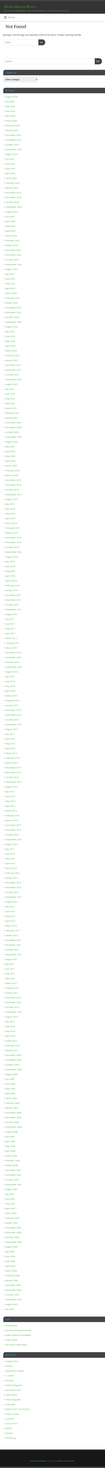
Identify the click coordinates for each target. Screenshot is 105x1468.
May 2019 (10, 513)
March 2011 (11, 983)
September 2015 (14, 724)
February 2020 (13, 470)
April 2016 (10, 691)
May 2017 (10, 628)
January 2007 (12, 1222)
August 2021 (12, 384)
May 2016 (10, 686)
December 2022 (13, 307)
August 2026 (12, 96)
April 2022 (10, 345)
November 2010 (13, 1002)
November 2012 (13, 887)
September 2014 (14, 782)
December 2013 (13, 825)
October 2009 (12, 1064)
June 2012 (10, 911)
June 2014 (10, 796)
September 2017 (14, 609)
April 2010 (10, 1036)
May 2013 (10, 858)
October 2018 (12, 547)
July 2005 (10, 1309)
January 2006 (12, 1280)
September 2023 (14, 264)
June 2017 (10, 623)
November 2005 (13, 1290)
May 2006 (10, 1261)
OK (40, 42)
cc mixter (10, 1375)
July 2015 (10, 734)
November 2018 (13, 542)
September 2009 (14, 1069)
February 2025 (13, 183)
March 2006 (11, 1270)
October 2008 (12, 1122)
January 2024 (12, 245)
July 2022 (10, 331)
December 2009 (13, 1055)
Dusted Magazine (14, 1385)
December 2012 (13, 882)
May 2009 (10, 1088)
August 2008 (12, 1131)
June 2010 (10, 1026)
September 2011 (14, 954)
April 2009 (10, 1093)
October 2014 (12, 777)
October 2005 (12, 1294)
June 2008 (10, 1141)
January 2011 (12, 992)
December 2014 (13, 767)
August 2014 (12, 786)
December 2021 (13, 365)
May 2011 (10, 973)
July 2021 (10, 389)
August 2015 (12, 729)
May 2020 (10, 456)
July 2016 (10, 676)
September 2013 (14, 839)
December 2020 (13, 422)
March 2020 (11, 465)
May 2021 (10, 398)
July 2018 (10, 561)
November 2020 (13, 427)
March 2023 (11, 293)
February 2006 (13, 1275)
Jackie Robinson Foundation (18, 1335)
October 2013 (12, 834)
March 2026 (11, 120)
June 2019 (10, 508)
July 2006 (10, 1251)
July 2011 (10, 964)
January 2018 (12, 590)
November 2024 (13, 197)
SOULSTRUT (12, 1423)
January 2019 (12, 532)
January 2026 (12, 130)
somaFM (10, 1418)
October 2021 (12, 374)
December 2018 (13, 537)
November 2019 (13, 484)
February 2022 (13, 355)
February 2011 (13, 988)
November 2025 (13, 139)
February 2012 (13, 930)
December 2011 (13, 940)
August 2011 (12, 959)
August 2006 (12, 1246)
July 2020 (10, 446)
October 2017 (12, 604)
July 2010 (10, 1021)
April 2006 (10, 1266)
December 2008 (13, 1112)
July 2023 (10, 274)
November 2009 (13, 1059)
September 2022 (14, 322)
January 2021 (12, 417)
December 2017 (13, 595)
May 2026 (10, 111)
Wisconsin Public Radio (16, 1344)
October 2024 (12, 202)
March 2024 (11, 235)
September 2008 (14, 1127)
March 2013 (11, 868)
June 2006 (10, 1256)
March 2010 (11, 1040)
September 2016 (14, 667)
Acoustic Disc (12, 1361)
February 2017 (13, 643)
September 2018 (14, 552)
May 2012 (10, 916)
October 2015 (12, 719)
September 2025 (14, 149)
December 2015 (13, 710)
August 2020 (12, 441)
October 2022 (12, 317)
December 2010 (13, 997)
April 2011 (10, 978)
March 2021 (11, 408)
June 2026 (10, 106)
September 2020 (14, 437)
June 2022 (10, 336)
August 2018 (12, 556)
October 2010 (12, 1007)
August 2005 (12, 1304)
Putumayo (10, 1404)
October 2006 (12, 1237)
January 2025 (12, 187)
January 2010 (12, 1050)
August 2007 (12, 1189)
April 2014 (10, 806)
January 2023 (12, 302)
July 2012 (10, 906)
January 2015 (12, 762)
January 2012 (12, 935)
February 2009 (13, 1103)
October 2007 (12, 1179)
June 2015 (10, 738)
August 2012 (12, 901)
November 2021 (13, 369)
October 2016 (12, 662)
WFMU (9, 1428)
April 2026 (10, 115)
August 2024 (12, 211)
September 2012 (14, 897)
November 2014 (13, 772)
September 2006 (14, 1242)
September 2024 (14, 207)
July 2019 (10, 504)
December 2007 (13, 1170)
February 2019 (13, 528)
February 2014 (13, 815)
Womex (9, 1433)
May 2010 (10, 1031)
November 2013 (13, 829)
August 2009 (12, 1074)
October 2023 (12, 259)
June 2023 (10, 278)
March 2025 (11, 178)
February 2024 (13, 240)
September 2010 (14, 1012)
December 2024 (13, 192)
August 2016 (12, 671)
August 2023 (12, 269)
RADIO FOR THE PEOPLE (18, 1409)
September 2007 (14, 1184)
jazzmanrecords (13, 1390)
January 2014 (12, 820)
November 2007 (13, 1174)
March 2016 (11, 695)
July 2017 (10, 619)
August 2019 (12, 499)
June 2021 (10, 393)
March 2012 (11, 925)
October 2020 (12, 432)
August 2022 (12, 326)
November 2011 (13, 944)
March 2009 (11, 1098)
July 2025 (10, 159)
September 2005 (14, 1299)
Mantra (60, 1461)
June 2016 (10, 681)
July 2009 (10, 1079)
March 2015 (11, 753)
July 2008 (10, 1136)
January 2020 (12, 475)
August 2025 (12, 154)
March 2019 (11, 523)
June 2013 (10, 853)
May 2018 (10, 571)
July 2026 (10, 101)
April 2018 (10, 575)
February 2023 (13, 298)
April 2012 (10, 921)
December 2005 (13, 1285)
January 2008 (12, 1165)
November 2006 (13, 1232)
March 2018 (11, 580)
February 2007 (13, 1218)
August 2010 (12, 1016)
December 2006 (13, 1227)
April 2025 (10, 173)
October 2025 (12, 144)
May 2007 (10, 1203)
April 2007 (10, 1208)
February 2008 (13, 1160)
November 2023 (13, 254)
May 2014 (10, 801)
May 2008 (10, 1146)
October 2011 (12, 949)
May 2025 (10, 168)
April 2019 (10, 518)
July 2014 (10, 791)
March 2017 (11, 638)
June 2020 (10, 451)
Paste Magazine (13, 1399)
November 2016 (13, 657)
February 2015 (13, 758)
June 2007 (10, 1198)
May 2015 (10, 743)
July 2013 (10, 849)
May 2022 (10, 341)
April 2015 (10, 748)
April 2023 (10, 288)
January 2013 (12, 877)
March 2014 (11, 810)
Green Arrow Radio (20, 6)
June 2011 (10, 968)
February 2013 (13, 873)
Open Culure (11, 1339)
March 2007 (11, 1213)
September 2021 (14, 379)
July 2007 (10, 1194)
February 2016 (13, 700)
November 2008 (13, 1117)
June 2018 (10, 566)
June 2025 (10, 163)
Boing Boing (11, 1325)
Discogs (9, 1380)
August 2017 (12, 614)
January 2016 (12, 705)
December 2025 (13, 135)
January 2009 (12, 1107)
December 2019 (13, 480)
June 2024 (10, 221)
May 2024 (10, 226)
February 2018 (13, 585)
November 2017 (13, 599)
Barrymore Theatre (15, 1370)
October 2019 (12, 489)
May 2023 (10, 283)
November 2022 (13, 312)
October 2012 (12, 892)
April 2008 (10, 1151)
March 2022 (11, 350)
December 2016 (13, 652)
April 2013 (10, 863)
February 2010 (13, 1045)
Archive (9, 1366)
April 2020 (10, 460)
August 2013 (12, 844)
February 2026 (13, 125)
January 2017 (12, 647)
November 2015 (13, 714)
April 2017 (10, 633)
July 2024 (10, 216)
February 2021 (13, 413)
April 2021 (10, 403)
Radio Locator (12, 1414)
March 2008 (11, 1155)
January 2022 (12, 360)
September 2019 (14, 494)
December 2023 (13, 250)
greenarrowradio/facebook (18, 1330)
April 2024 (10, 230)
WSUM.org (11, 1438)
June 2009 (10, 1083)
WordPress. (70, 1461)
